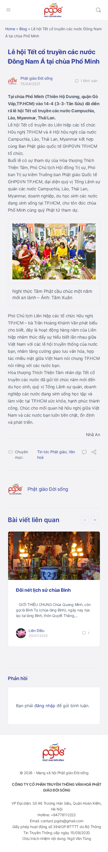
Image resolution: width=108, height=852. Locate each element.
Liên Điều (36, 630)
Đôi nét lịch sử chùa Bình (43, 590)
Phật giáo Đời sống (36, 78)
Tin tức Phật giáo (52, 452)
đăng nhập (44, 705)
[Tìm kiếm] (98, 10)
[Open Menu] (8, 10)
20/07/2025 (38, 636)
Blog (23, 29)
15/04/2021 (30, 83)
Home (10, 29)
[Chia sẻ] (94, 452)
